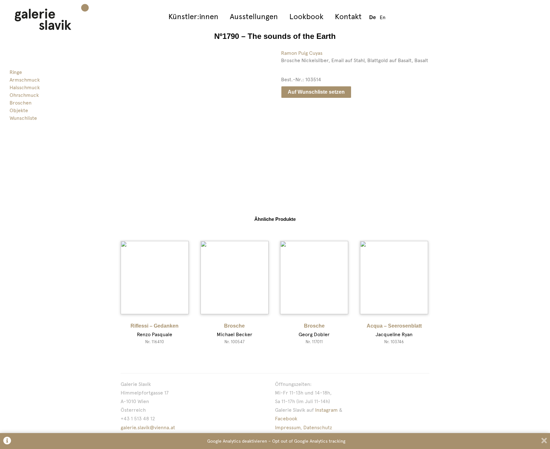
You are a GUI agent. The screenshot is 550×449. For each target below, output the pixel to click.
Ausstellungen (254, 16)
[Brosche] (235, 277)
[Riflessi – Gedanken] (155, 277)
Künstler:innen (193, 16)
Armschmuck (25, 80)
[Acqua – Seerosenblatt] (394, 277)
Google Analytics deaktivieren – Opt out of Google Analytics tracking (276, 441)
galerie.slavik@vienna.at (148, 427)
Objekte (19, 110)
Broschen (21, 103)
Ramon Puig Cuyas (301, 53)
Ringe (16, 72)
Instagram (326, 410)
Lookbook (306, 16)
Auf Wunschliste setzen (316, 92)
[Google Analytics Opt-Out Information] (7, 441)
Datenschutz (317, 427)
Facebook (286, 419)
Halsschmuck (25, 87)
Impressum (287, 427)
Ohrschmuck (24, 95)
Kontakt (348, 16)
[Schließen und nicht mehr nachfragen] (544, 441)
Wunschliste (23, 118)
